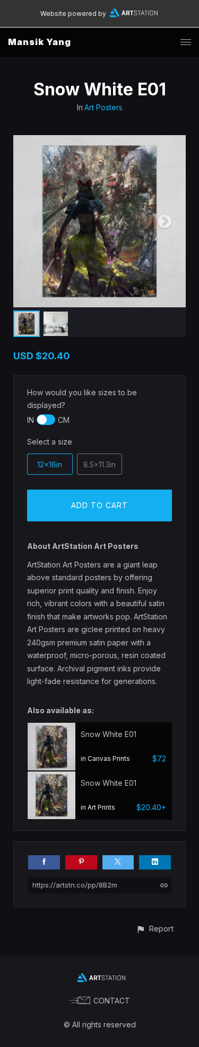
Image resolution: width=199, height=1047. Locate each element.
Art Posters (103, 107)
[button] (155, 928)
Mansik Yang (39, 42)
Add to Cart (99, 505)
